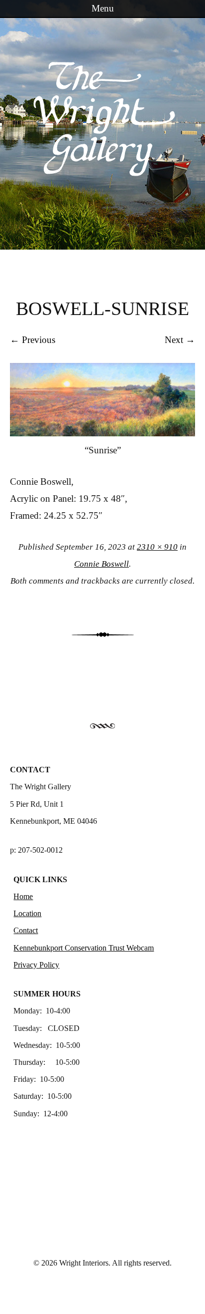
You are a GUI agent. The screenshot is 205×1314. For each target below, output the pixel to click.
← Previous (32, 339)
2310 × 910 (157, 547)
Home (23, 896)
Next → (180, 339)
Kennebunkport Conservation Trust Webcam (83, 948)
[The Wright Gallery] (102, 171)
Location (27, 913)
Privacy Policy (36, 965)
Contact (25, 930)
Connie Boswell (101, 564)
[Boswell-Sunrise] (102, 433)
